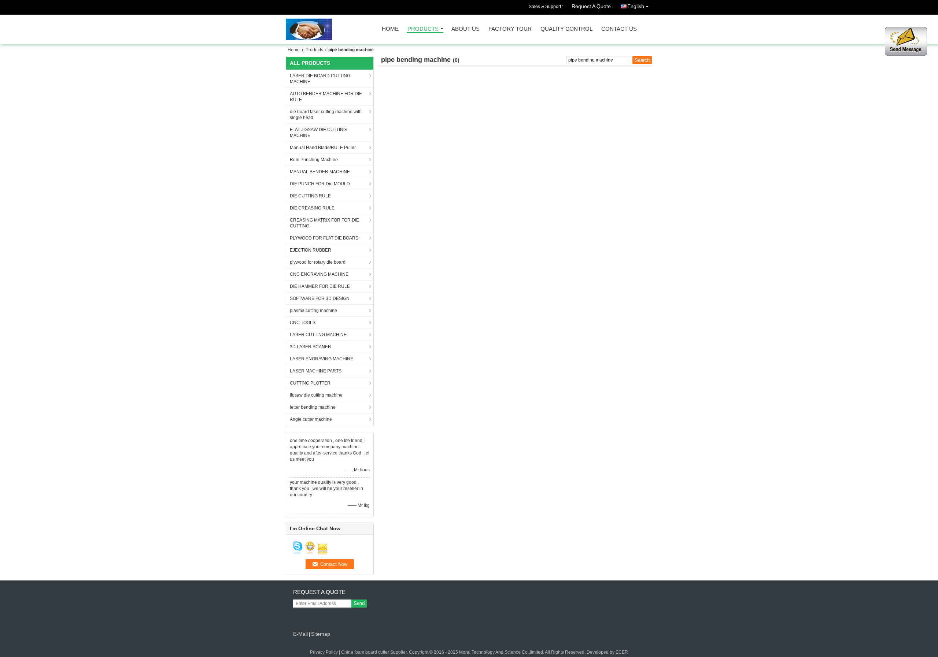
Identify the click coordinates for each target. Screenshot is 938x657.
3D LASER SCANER (310, 346)
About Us (465, 29)
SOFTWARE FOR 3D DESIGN (320, 298)
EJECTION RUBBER (310, 250)
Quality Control (566, 29)
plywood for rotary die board (318, 262)
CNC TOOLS (302, 322)
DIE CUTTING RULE (310, 195)
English (635, 6)
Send (359, 603)
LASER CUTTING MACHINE (318, 334)
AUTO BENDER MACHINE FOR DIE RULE (326, 96)
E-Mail (300, 634)
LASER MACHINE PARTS (315, 371)
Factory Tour (510, 29)
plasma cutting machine (313, 310)
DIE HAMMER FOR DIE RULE (320, 286)
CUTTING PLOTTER (310, 383)
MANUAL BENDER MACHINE (320, 171)
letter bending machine (313, 407)
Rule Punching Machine (314, 159)
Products (423, 29)
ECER (622, 652)
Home (390, 29)
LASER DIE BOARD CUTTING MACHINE (320, 78)
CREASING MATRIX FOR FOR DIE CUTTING (324, 223)
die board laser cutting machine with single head (326, 114)
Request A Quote (591, 6)
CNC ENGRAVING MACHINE (319, 274)
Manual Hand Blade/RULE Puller (323, 147)
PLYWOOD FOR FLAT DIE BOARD (324, 238)
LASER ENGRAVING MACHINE (321, 358)
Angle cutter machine (311, 419)
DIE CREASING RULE (312, 208)
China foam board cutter (365, 652)
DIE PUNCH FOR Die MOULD (320, 183)
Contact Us (619, 29)
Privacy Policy (324, 652)
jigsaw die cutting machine (316, 395)
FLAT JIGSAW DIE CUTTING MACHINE (318, 132)
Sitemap (320, 634)
